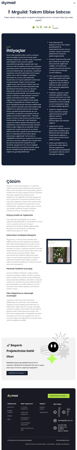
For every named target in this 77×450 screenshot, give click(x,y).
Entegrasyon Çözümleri (25, 418)
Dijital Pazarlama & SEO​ (27, 429)
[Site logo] (9, 3)
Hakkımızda (12, 404)
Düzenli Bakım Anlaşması (25, 424)
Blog (9, 419)
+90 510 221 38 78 (59, 412)
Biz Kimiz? (11, 407)
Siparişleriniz (44, 412)
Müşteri (42, 404)
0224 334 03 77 (68, 412)
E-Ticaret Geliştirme (24, 408)
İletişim (10, 416)
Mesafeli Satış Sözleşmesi (62, 444)
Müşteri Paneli (42, 408)
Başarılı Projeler (10, 411)
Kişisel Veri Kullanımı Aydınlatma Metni (35, 444)
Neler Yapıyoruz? (27, 404)
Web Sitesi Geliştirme (24, 413)
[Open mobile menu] (74, 3)
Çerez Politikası (51, 444)
